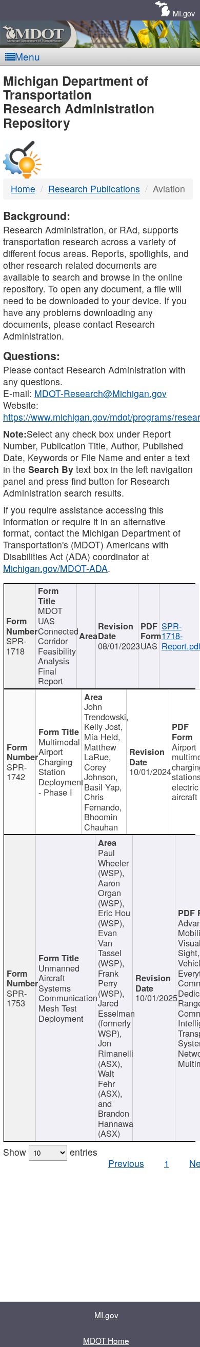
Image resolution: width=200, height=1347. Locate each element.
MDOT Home (106, 1340)
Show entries (50, 1151)
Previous (126, 1163)
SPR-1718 (16, 646)
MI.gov (184, 13)
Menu (27, 56)
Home (23, 188)
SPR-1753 (17, 998)
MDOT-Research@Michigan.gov (100, 393)
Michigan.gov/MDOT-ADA (55, 568)
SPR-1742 (17, 772)
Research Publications (94, 188)
